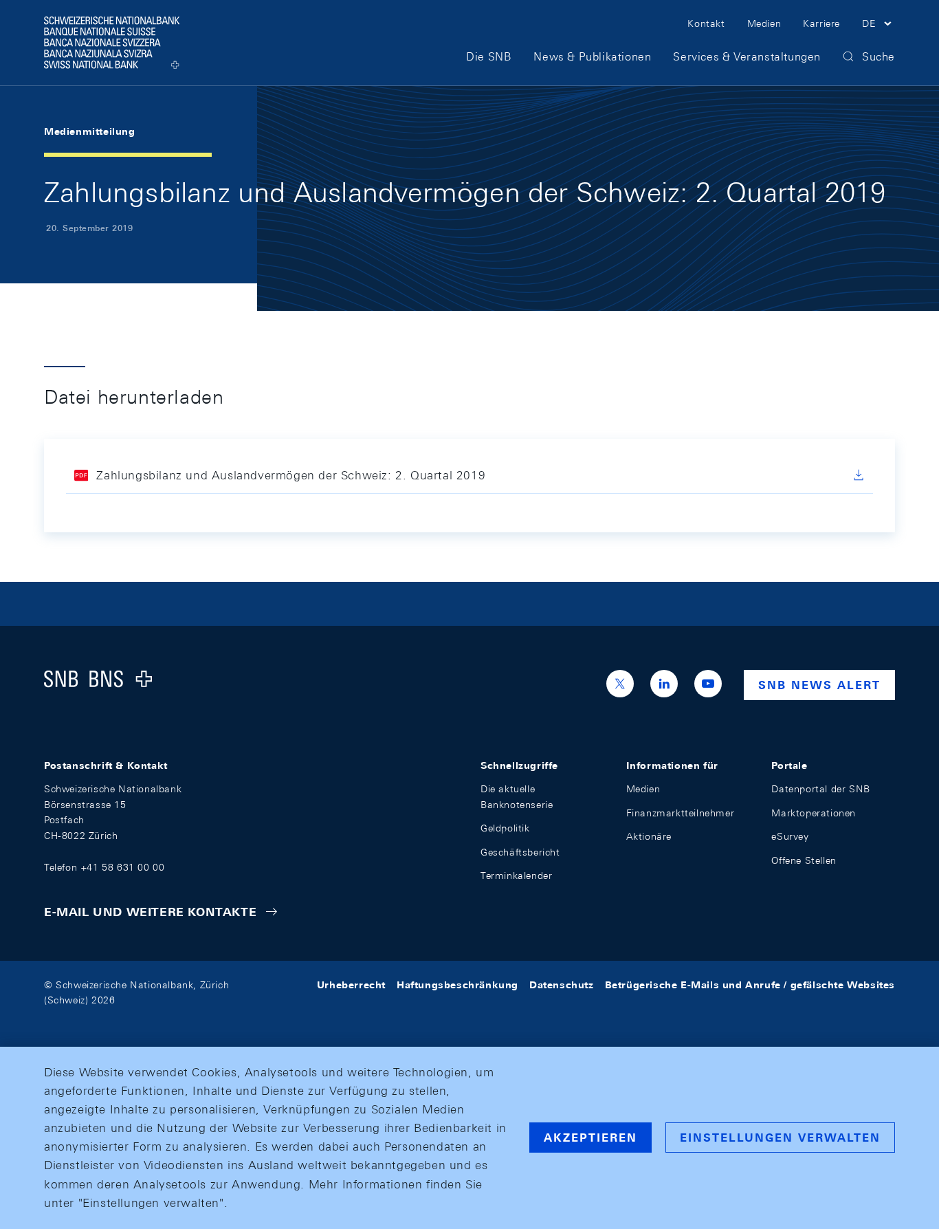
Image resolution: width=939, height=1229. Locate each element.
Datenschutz (561, 985)
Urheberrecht (351, 985)
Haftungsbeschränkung (457, 985)
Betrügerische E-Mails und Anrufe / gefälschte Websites (750, 985)
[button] (878, 25)
